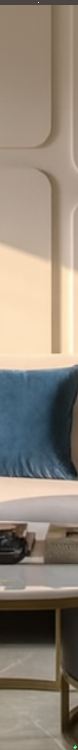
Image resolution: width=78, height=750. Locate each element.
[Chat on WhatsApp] (75, 747)
